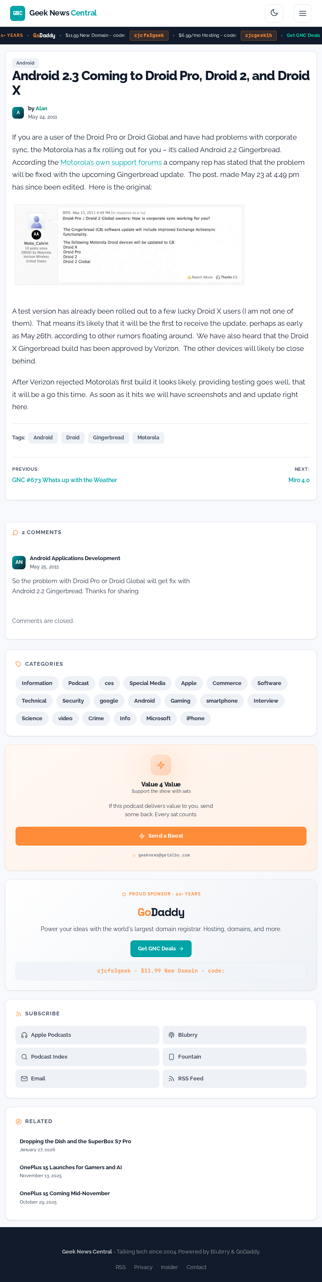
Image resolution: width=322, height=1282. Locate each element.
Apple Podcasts (51, 1035)
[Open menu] (302, 13)
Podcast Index (49, 1057)
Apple (189, 683)
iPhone (196, 718)
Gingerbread (108, 438)
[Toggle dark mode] (274, 13)
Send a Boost (165, 836)
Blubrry (187, 1035)
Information (37, 683)
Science (32, 718)
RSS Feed (190, 1078)
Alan (41, 108)
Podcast (78, 683)
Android (25, 63)
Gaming (180, 701)
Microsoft (158, 718)
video (65, 718)
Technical (34, 701)
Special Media (147, 683)
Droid (73, 438)
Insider (169, 1267)
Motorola (148, 438)
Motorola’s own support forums (111, 162)
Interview (266, 701)
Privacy (143, 1267)
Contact (196, 1267)
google (109, 701)
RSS (121, 1267)
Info (125, 718)
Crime (96, 718)
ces (109, 683)
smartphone (222, 701)
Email (38, 1078)
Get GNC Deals (298, 35)
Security (73, 701)
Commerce (227, 683)
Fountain (189, 1057)
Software (269, 683)
